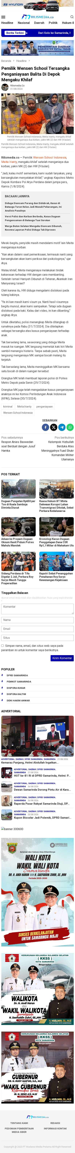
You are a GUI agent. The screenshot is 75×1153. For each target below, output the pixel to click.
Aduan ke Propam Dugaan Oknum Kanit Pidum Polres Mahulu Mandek (17, 542)
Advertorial (8, 759)
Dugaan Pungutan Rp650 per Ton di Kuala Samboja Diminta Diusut (18, 504)
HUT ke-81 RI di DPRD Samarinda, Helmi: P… (42, 775)
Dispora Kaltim (16, 694)
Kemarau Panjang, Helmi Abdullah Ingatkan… (30, 762)
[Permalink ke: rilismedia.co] (5, 87)
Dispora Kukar (16, 688)
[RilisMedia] (37, 16)
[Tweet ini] (53, 427)
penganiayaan (44, 406)
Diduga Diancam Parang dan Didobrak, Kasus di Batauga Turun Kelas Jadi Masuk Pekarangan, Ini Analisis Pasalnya (33, 207)
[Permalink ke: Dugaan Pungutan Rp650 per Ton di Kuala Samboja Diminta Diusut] (18, 489)
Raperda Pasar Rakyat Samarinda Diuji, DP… (42, 803)
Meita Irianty (9, 162)
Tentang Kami (19, 1123)
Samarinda (50, 759)
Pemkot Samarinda (19, 681)
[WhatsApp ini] (70, 427)
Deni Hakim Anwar (18, 700)
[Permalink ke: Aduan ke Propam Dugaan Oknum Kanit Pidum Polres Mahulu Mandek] (18, 526)
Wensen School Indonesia (49, 157)
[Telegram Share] (62, 427)
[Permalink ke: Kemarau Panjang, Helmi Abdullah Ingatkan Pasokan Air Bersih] (37, 736)
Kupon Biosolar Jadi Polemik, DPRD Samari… (42, 817)
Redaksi (55, 1123)
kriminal (7, 406)
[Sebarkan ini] (45, 427)
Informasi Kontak (55, 1128)
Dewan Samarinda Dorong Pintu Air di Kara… (42, 789)
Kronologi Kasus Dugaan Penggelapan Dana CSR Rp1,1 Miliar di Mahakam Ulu (56, 542)
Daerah (19, 759)
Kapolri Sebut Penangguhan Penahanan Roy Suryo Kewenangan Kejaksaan (56, 577)
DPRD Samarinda (17, 675)
